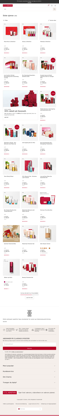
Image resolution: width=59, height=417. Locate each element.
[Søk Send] (54, 9)
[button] (29, 366)
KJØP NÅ (6, 117)
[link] (20, 105)
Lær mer (5, 321)
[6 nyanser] (47, 248)
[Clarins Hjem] (8, 5)
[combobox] (29, 409)
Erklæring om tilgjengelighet (48, 403)
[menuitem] (48, 5)
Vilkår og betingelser (17, 351)
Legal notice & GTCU (33, 403)
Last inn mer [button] (29, 297)
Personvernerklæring (21, 403)
